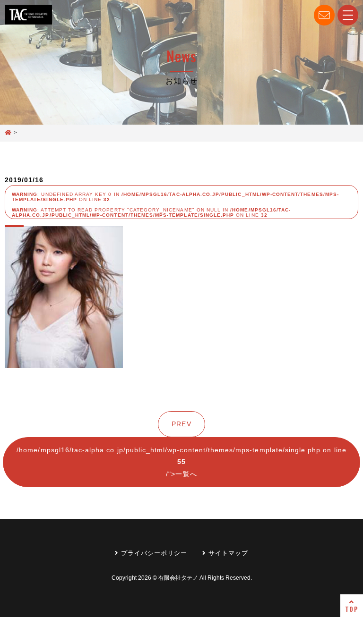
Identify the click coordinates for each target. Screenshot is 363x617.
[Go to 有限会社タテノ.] (8, 133)
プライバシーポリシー (153, 553)
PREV (181, 424)
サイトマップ (227, 553)
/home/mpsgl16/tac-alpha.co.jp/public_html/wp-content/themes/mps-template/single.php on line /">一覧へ (181, 461)
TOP (351, 609)
